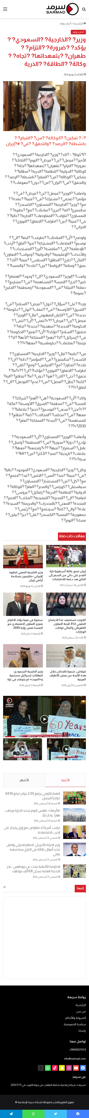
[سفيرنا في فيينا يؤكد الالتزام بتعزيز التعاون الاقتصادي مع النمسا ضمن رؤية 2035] (23, 604)
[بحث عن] (84, 10)
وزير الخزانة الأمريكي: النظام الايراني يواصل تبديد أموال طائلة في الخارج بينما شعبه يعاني (33, 849)
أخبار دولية (65, 23)
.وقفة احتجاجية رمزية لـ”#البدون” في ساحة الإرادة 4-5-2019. (68, 769)
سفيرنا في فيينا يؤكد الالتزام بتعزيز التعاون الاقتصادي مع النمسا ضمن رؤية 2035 (25, 623)
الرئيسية (78, 23)
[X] (41, 1068)
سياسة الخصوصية (75, 1024)
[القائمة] (5, 10)
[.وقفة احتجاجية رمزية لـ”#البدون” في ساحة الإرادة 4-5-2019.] (66, 749)
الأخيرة (65, 780)
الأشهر (24, 780)
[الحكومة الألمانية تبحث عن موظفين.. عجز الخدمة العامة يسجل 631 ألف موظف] (74, 871)
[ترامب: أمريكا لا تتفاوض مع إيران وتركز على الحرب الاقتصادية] (74, 832)
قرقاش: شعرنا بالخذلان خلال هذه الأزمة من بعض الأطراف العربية (67, 675)
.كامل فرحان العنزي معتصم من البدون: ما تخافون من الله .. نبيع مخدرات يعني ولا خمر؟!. (23, 769)
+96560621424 (77, 1049)
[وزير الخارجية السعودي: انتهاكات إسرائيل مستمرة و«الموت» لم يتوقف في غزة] (23, 655)
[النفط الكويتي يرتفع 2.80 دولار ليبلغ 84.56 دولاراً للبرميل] (74, 798)
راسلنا (82, 1030)
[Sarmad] (62, 9)
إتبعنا (80, 888)
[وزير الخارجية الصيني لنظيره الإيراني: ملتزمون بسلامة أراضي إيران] (23, 556)
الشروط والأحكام (75, 1017)
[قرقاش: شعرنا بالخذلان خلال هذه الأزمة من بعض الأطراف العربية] (66, 655)
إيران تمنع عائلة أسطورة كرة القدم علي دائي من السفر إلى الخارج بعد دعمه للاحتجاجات (67, 575)
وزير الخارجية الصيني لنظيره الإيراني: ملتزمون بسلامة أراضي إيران (26, 576)
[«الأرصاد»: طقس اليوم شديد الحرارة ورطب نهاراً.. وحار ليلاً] (74, 815)
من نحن (81, 1011)
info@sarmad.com (75, 1058)
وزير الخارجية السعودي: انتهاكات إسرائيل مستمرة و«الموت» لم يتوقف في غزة (25, 675)
